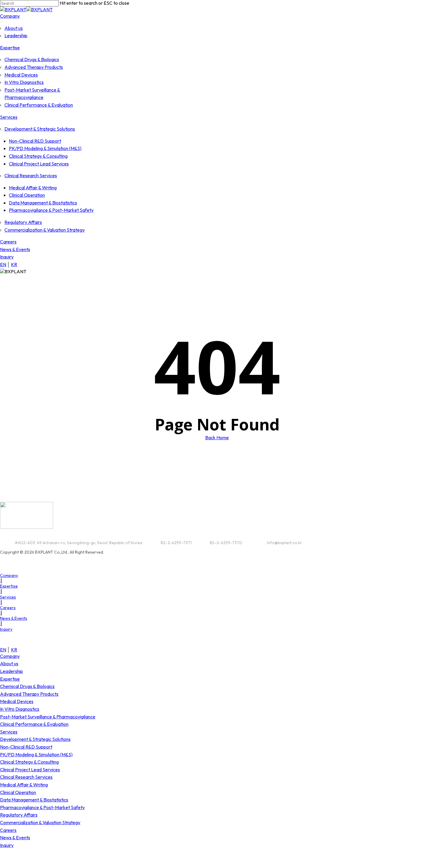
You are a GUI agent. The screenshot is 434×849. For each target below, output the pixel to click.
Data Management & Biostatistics (34, 800)
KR (14, 264)
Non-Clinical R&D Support (26, 747)
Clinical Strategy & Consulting (29, 762)
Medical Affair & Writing (24, 785)
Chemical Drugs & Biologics (27, 686)
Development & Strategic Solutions (35, 739)
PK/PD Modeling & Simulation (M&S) (36, 754)
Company (10, 656)
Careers (8, 830)
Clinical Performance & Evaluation (34, 724)
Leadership (11, 671)
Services (8, 732)
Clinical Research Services (26, 777)
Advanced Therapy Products (29, 694)
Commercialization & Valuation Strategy (40, 822)
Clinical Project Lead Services (30, 769)
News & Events (15, 837)
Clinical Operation (18, 792)
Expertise (10, 679)
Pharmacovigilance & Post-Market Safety (42, 807)
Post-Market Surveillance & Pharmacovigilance (47, 717)
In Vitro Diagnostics (19, 709)
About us (9, 663)
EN (3, 264)
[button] (10, 575)
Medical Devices (16, 701)
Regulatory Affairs (18, 815)
